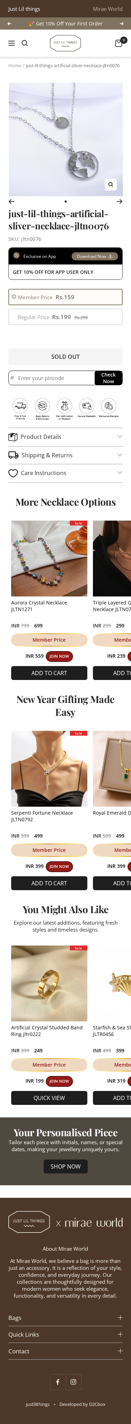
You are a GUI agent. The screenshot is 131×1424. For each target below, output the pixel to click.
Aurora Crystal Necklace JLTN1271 (39, 605)
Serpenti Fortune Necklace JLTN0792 (42, 816)
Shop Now (66, 1166)
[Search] (25, 43)
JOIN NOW (59, 656)
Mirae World (108, 8)
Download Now (91, 256)
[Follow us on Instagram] (73, 1382)
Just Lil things (24, 8)
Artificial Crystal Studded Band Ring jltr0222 (47, 1030)
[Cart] (119, 43)
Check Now (108, 378)
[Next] (120, 201)
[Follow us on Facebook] (58, 1382)
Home (14, 65)
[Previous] (11, 201)
